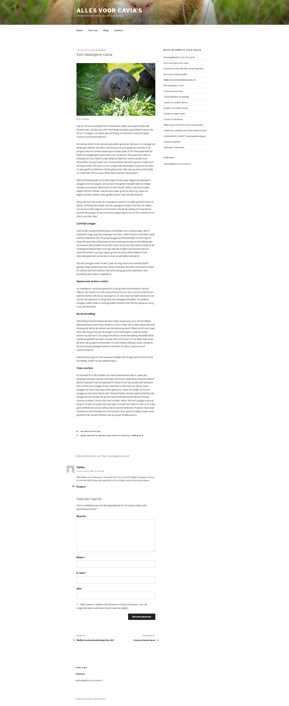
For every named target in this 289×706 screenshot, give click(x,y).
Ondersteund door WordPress (91, 699)
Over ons (93, 30)
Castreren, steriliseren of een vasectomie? (185, 130)
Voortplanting (91, 431)
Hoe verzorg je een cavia (176, 63)
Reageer (81, 486)
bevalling (105, 435)
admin (102, 50)
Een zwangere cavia (174, 85)
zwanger (137, 435)
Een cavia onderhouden (175, 74)
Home (79, 30)
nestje (117, 435)
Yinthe (80, 467)
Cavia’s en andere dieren (176, 102)
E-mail (81, 573)
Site (79, 588)
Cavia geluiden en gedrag (176, 96)
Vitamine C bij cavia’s (174, 147)
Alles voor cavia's (109, 10)
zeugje (126, 435)
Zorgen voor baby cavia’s (176, 108)
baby (84, 435)
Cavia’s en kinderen (173, 119)
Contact (118, 30)
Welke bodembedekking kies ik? (180, 80)
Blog (105, 30)
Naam (80, 557)
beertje (93, 435)
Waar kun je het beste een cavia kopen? (184, 125)
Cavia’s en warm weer (174, 113)
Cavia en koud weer (173, 91)
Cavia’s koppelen (172, 141)
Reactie (81, 516)
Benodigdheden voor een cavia (179, 57)
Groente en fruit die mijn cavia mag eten (184, 68)
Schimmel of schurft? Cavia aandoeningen (185, 136)
